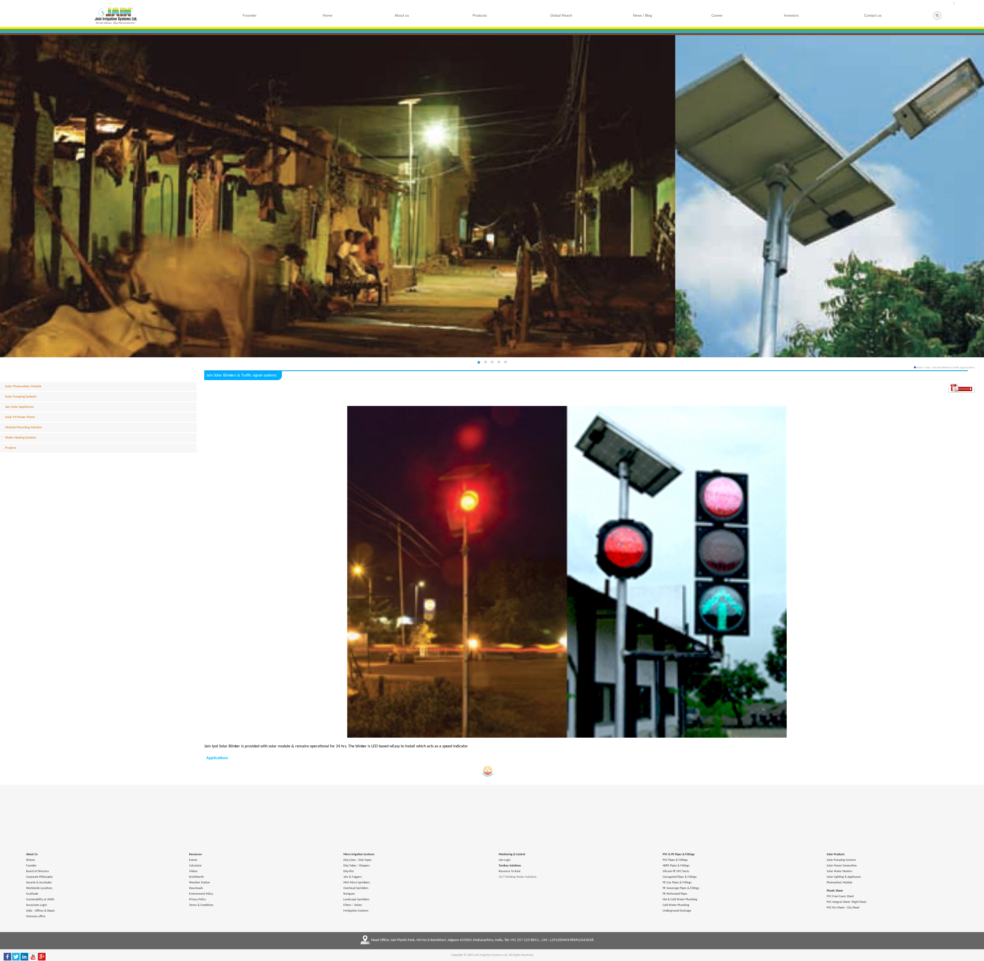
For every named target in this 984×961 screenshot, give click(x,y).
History (30, 860)
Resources (195, 854)
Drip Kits (348, 871)
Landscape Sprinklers (356, 899)
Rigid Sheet (859, 902)
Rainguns (349, 893)
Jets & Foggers (352, 877)
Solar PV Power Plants (20, 417)
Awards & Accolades (39, 882)
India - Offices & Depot (40, 910)
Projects (10, 448)
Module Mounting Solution (23, 427)
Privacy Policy (197, 899)
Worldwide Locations (39, 888)
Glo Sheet (853, 907)
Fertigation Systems (355, 910)
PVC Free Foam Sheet (840, 896)
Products (480, 15)
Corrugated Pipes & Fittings (680, 877)
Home (919, 367)
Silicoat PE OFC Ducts (676, 871)
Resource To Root (509, 871)
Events (193, 860)
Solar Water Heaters (839, 871)
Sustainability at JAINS (40, 899)
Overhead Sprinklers (355, 888)
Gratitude (32, 893)
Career (717, 15)
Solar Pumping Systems (20, 396)
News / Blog (642, 15)
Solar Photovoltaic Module (23, 386)
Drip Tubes (349, 865)
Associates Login (36, 905)
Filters (347, 905)
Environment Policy (201, 893)
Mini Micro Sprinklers (356, 882)
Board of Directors (37, 871)
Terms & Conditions (201, 905)
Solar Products (836, 854)
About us (402, 15)
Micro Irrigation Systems (358, 854)
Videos (193, 871)
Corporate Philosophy (39, 877)
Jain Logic (505, 860)
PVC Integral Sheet (838, 902)
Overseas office (35, 916)
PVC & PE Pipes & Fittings (679, 854)
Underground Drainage (677, 910)
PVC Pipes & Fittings (675, 860)
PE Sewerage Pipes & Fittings (681, 888)
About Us (32, 854)
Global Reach (561, 15)
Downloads (196, 888)
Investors (791, 15)
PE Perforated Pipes (675, 893)
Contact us (872, 15)
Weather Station (199, 882)
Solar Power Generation (842, 865)
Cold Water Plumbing (676, 905)
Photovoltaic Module (839, 882)
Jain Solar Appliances (19, 407)
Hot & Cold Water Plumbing (680, 899)
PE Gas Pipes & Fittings (677, 882)
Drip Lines (349, 860)
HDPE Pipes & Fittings (676, 865)
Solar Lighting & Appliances (844, 877)
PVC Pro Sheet (835, 907)
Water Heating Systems (20, 437)
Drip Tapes (365, 860)
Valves (358, 905)
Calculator (195, 865)
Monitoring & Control (512, 854)
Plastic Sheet (835, 890)
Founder (31, 865)
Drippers (364, 865)
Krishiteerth (196, 877)
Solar (927, 367)
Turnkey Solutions (510, 865)
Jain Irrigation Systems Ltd (490, 955)
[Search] (937, 19)
